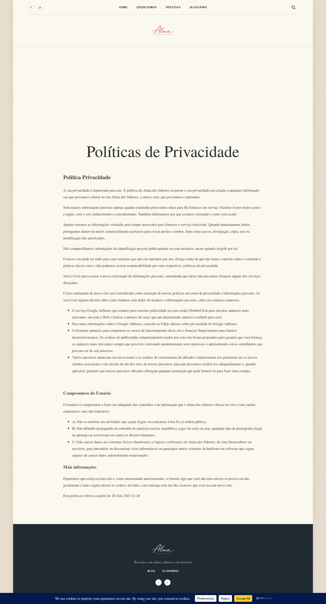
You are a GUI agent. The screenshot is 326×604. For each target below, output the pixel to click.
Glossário (198, 7)
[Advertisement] (163, 80)
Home (123, 7)
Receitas (173, 7)
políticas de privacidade (200, 265)
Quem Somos (147, 7)
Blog (151, 571)
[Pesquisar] (293, 7)
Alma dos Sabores (125, 196)
